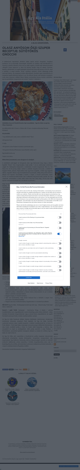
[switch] (59, 217)
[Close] (67, 187)
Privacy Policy (48, 283)
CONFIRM (29, 277)
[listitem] (40, 214)
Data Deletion (31, 283)
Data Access (40, 283)
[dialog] (40, 235)
